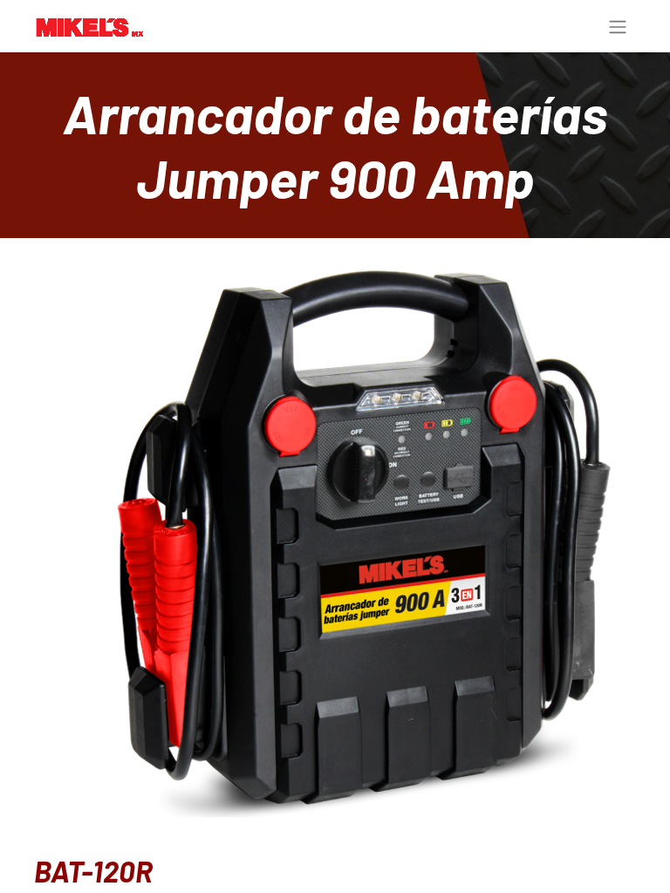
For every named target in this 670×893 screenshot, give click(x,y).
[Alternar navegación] (617, 26)
